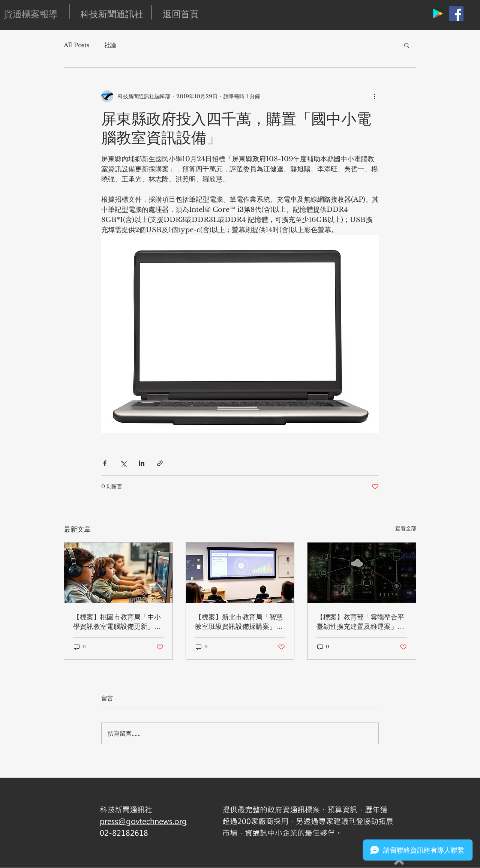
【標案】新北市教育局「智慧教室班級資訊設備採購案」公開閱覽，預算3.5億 (239, 621)
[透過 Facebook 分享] (104, 463)
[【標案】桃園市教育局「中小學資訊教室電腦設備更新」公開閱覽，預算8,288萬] (118, 573)
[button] (406, 45)
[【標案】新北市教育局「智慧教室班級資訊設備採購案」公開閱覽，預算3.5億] (240, 573)
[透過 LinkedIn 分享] (141, 463)
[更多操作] (374, 96)
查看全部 (405, 528)
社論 (110, 45)
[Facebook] (456, 13)
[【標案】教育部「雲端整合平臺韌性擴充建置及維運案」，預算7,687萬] (362, 573)
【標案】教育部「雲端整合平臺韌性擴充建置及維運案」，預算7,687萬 (360, 621)
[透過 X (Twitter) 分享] (123, 463)
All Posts (76, 45)
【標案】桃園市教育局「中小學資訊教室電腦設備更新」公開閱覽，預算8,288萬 (117, 621)
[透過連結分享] (160, 463)
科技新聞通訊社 (111, 14)
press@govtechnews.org (143, 821)
